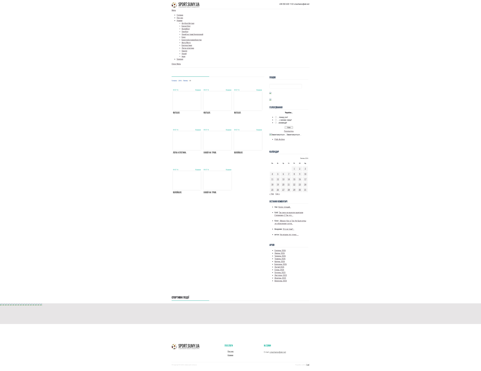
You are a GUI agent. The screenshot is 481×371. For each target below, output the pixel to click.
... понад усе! (283, 117)
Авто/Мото (186, 42)
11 (272, 179)
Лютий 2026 (279, 267)
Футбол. (176, 112)
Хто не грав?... (288, 229)
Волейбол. (238, 152)
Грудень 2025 (279, 272)
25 (272, 190)
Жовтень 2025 (280, 278)
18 (272, 184)
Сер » (277, 194)
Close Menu (176, 64)
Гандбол (185, 31)
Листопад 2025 (280, 275)
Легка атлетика (188, 48)
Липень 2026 (279, 253)
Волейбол (186, 29)
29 (294, 190)
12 (278, 179)
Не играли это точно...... (289, 234)
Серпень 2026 (280, 250)
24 (305, 184)
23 (300, 184)
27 (283, 190)
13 (283, 179)
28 (289, 190)
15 (294, 179)
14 (289, 179)
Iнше (183, 56)
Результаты (289, 131)
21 (289, 184)
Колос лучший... (284, 207)
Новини (179, 20)
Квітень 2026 (279, 261)
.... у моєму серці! (285, 120)
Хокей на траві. (210, 152)
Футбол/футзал (188, 23)
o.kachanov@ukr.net (278, 352)
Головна (180, 15)
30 (300, 190)
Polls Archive (279, 139)
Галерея (180, 59)
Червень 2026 (280, 256)
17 (305, 179)
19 (278, 184)
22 (294, 184)
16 (300, 179)
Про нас (180, 18)
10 (305, 174)
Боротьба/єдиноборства (192, 40)
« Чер (271, 194)
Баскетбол (186, 26)
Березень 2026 (280, 264)
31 (305, 190)
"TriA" (307, 365)
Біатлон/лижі (187, 45)
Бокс (184, 37)
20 (283, 184)
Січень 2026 (279, 270)
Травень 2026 (279, 259)
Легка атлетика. (179, 152)
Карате (184, 51)
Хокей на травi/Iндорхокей (192, 34)
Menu (174, 10)
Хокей (184, 53)
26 (278, 190)
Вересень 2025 (280, 281)
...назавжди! (282, 123)
